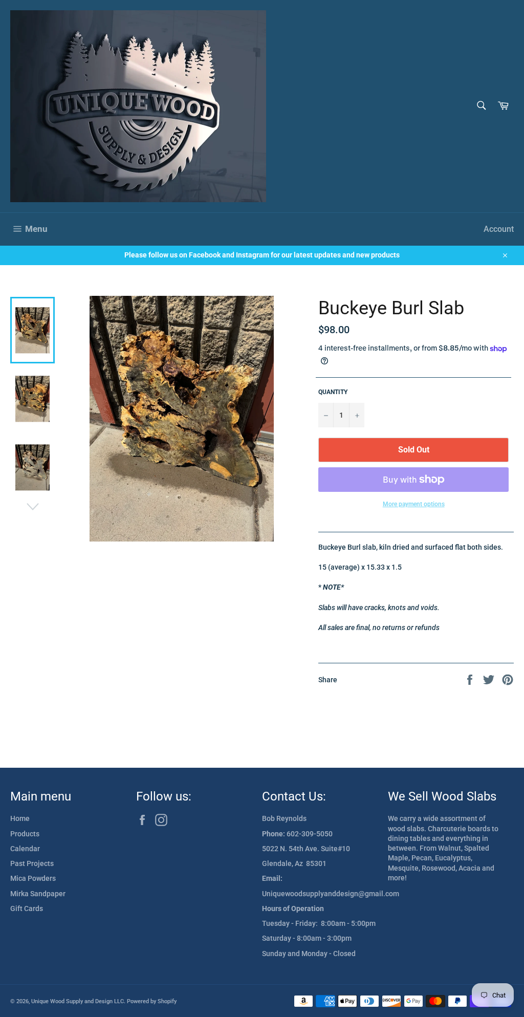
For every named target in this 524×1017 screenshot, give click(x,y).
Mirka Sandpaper (38, 894)
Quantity (332, 392)
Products (24, 834)
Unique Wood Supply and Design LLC (77, 1001)
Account (499, 229)
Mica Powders (33, 878)
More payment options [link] (414, 504)
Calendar (25, 849)
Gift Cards (26, 908)
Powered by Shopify (152, 1001)
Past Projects (32, 863)
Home (20, 818)
